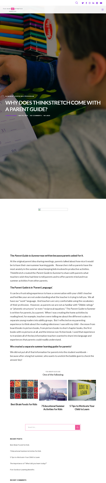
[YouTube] (101, 3)
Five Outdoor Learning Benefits (22, 469)
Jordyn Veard (11, 115)
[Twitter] (83, 3)
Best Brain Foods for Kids (19, 444)
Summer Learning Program (19, 96)
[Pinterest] (97, 3)
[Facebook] (86, 3)
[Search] (76, 2)
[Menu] (101, 9)
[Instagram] (89, 3)
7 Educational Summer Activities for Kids (25, 451)
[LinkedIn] (93, 3)
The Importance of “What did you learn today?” (28, 463)
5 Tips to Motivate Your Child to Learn (25, 457)
